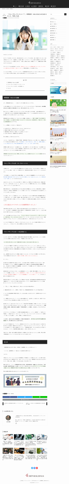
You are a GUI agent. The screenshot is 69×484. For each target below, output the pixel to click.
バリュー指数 (53, 52)
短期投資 (53, 37)
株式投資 (52, 68)
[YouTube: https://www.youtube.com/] (37, 468)
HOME (22, 480)
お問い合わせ (46, 480)
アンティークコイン (59, 50)
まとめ (9, 88)
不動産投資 (54, 26)
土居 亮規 (8, 421)
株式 (61, 66)
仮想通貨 (52, 57)
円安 (51, 59)
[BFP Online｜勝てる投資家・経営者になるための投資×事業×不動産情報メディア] (34, 2)
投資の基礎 (54, 33)
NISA (56, 48)
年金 (59, 59)
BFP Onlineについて (35, 480)
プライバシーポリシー (27, 480)
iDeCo (52, 48)
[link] (16, 423)
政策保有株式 (53, 63)
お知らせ (53, 21)
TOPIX (52, 50)
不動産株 (58, 54)
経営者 (52, 72)
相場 (61, 68)
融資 (56, 72)
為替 (57, 68)
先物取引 (63, 57)
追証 (56, 73)
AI (51, 47)
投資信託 (52, 61)
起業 (60, 72)
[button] (10, 397)
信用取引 (58, 57)
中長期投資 (54, 28)
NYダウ (61, 48)
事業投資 (5, 17)
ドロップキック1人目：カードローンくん (16, 84)
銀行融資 (53, 39)
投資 (63, 59)
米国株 (61, 70)
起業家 (52, 73)
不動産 (58, 52)
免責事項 (41, 480)
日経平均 (57, 64)
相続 (51, 70)
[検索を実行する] (65, 14)
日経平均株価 (53, 66)
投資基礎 (58, 61)
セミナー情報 (54, 24)
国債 (55, 59)
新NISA (59, 63)
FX (62, 47)
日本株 (52, 64)
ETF (55, 47)
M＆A (9, 393)
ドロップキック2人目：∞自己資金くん (16, 86)
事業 (58, 55)
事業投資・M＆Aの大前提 (13, 82)
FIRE (58, 47)
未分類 (53, 35)
